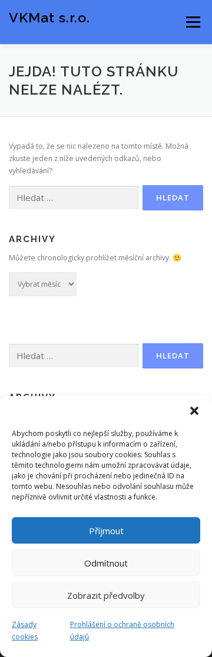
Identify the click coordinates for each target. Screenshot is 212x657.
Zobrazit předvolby (106, 595)
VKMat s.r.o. (49, 17)
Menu (192, 22)
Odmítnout (106, 563)
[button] (194, 411)
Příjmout (106, 531)
